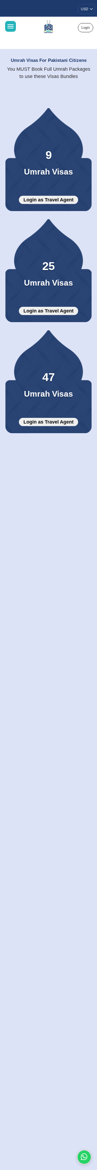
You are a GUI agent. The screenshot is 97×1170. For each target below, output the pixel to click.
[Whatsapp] (84, 1157)
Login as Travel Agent (48, 199)
